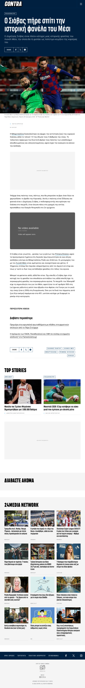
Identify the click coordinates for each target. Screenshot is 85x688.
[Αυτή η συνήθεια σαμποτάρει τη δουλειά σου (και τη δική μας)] (16, 615)
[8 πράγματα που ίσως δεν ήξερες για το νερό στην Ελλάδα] (42, 585)
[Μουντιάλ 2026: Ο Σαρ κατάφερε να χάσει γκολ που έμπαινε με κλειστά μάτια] (62, 391)
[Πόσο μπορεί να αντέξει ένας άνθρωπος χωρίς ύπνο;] (42, 615)
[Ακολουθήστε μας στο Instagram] (81, 655)
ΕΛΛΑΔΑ (71, 355)
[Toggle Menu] (81, 4)
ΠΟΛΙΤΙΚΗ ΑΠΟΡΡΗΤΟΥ (37, 656)
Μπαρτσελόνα (18, 134)
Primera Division (62, 254)
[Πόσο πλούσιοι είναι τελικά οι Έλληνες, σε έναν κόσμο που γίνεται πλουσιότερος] (69, 585)
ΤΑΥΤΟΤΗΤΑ (21, 656)
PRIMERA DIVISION (67, 352)
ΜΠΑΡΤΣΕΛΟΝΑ (51, 352)
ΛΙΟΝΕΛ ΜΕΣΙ (69, 348)
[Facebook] (16, 50)
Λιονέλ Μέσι (21, 263)
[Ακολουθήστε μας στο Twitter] (73, 655)
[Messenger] (25, 50)
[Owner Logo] (42, 668)
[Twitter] (20, 50)
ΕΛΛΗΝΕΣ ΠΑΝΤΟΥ (54, 348)
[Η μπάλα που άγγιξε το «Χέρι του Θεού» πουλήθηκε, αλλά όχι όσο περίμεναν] (42, 518)
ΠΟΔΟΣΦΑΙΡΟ (49, 377)
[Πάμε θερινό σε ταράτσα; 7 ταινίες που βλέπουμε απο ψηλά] (16, 552)
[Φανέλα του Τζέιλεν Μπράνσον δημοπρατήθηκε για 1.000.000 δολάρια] (22, 391)
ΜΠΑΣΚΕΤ (8, 377)
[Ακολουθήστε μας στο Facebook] (66, 655)
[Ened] (42, 677)
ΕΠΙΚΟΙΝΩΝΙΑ (54, 656)
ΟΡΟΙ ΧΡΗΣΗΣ (9, 656)
